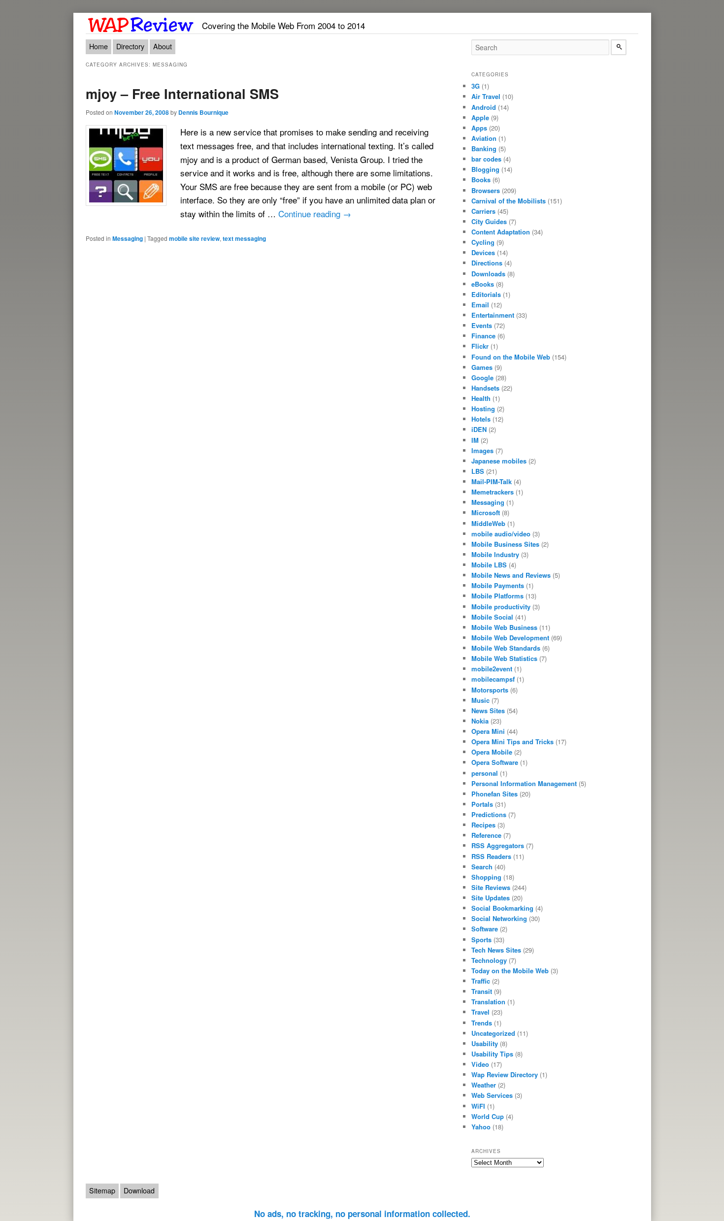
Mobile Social (492, 617)
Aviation (483, 138)
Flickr (480, 346)
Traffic (480, 981)
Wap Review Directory (504, 1074)
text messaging (244, 238)
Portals (482, 804)
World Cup (487, 1116)
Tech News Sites (496, 950)
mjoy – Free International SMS (182, 93)
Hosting (483, 408)
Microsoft (485, 512)
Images (482, 450)
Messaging (127, 238)
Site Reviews (490, 887)
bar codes (486, 159)
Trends (481, 1022)
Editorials (486, 294)
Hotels (481, 419)
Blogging (485, 169)
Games (482, 367)
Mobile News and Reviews (511, 575)
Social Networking (499, 918)
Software (484, 928)
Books (481, 179)
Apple (480, 117)
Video (480, 1064)
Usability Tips (492, 1053)
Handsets (485, 388)
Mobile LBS (489, 564)
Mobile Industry (495, 554)
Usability (484, 1043)
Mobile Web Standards (505, 648)
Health (481, 398)
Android (483, 107)
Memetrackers (492, 491)
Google (482, 377)
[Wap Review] (141, 22)
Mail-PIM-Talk (491, 481)
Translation (488, 1001)
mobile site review (194, 238)
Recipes (483, 824)
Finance (483, 335)
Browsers (485, 190)
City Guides (489, 221)
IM (475, 440)
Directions (486, 262)
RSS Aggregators (497, 845)
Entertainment (492, 315)
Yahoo (481, 1126)
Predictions (488, 814)
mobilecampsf (493, 679)
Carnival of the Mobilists (508, 200)
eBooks (482, 284)
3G (475, 86)
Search (482, 866)
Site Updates (490, 897)
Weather (483, 1084)
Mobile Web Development (510, 637)
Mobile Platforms (497, 595)
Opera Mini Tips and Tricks (512, 741)
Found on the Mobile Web (510, 357)
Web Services (492, 1095)
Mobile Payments (497, 585)
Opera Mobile (491, 752)
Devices (483, 252)
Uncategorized (493, 1033)
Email (480, 304)
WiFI (478, 1106)
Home (98, 46)
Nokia (480, 721)
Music (480, 700)
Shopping (486, 877)
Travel (480, 1012)
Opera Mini (488, 731)
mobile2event (491, 668)
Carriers (483, 211)
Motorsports (489, 689)
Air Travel (485, 96)
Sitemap (102, 1190)
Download (139, 1190)
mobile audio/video (500, 533)
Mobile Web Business (504, 627)
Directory (130, 46)
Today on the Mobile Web (510, 970)
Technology (489, 960)
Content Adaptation (500, 231)
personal (484, 773)
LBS (477, 471)
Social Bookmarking (502, 908)
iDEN (479, 429)
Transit (481, 991)
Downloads (488, 273)
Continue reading (314, 213)
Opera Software (494, 762)
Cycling (482, 242)
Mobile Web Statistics (504, 658)
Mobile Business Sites (505, 544)
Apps (479, 127)
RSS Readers (491, 856)
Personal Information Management (524, 783)
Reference (486, 835)
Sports (481, 939)
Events (481, 325)
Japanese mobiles (499, 460)
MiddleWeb (488, 523)
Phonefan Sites (494, 793)
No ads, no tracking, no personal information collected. (362, 1214)
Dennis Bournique (203, 112)
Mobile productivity (500, 606)
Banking (483, 148)
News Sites (488, 710)
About (162, 46)
